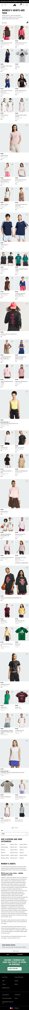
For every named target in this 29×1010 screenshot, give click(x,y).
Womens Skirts (14, 858)
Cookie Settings (5, 994)
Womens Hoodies (5, 855)
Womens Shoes (14, 852)
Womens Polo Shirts (13, 847)
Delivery (16, 984)
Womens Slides (23, 844)
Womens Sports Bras (23, 847)
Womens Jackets (5, 858)
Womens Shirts (14, 849)
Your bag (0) (20, 954)
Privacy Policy (17, 994)
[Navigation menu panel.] (2, 5)
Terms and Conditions (6, 998)
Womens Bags (4, 847)
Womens (3, 844)
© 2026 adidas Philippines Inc (7, 1002)
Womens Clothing (3, 850)
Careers (4, 984)
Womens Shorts (14, 855)
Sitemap (16, 980)
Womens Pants (13, 844)
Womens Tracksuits (22, 858)
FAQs (3, 980)
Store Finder (4, 977)
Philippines (16, 1008)
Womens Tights (23, 855)
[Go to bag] (26, 5)
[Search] (23, 5)
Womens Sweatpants (22, 850)
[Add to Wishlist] (12, 27)
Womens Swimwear (22, 852)
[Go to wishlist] (5, 5)
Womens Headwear (3, 852)
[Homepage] (14, 5)
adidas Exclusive (5, 987)
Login (7, 954)
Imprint (16, 998)
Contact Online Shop (19, 977)
